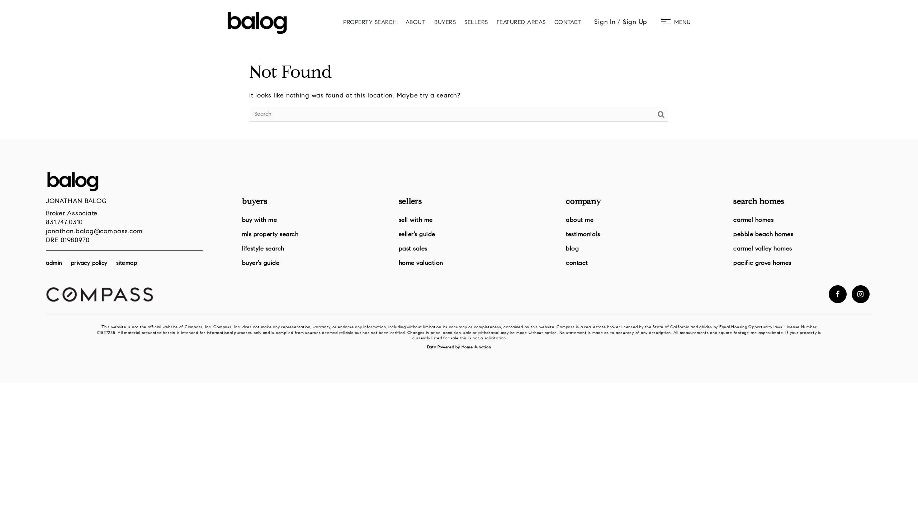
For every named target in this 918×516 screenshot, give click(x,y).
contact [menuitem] (577, 263)
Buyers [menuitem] (445, 22)
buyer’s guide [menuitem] (261, 263)
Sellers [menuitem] (476, 22)
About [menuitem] (416, 22)
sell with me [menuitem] (416, 220)
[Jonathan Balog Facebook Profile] (838, 294)
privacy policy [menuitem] (89, 263)
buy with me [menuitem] (259, 220)
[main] (459, 69)
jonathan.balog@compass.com (94, 232)
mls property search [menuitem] (270, 234)
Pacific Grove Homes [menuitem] (762, 263)
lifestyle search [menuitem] (263, 249)
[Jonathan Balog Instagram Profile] (861, 294)
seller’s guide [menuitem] (417, 234)
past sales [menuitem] (413, 249)
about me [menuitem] (579, 220)
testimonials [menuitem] (583, 234)
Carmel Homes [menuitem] (753, 220)
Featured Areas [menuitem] (521, 22)
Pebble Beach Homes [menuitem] (763, 234)
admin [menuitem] (54, 263)
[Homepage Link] (257, 22)
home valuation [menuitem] (421, 263)
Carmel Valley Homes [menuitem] (762, 249)
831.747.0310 (64, 223)
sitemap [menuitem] (126, 263)
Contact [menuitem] (568, 22)
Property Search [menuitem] (370, 22)
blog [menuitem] (572, 249)
